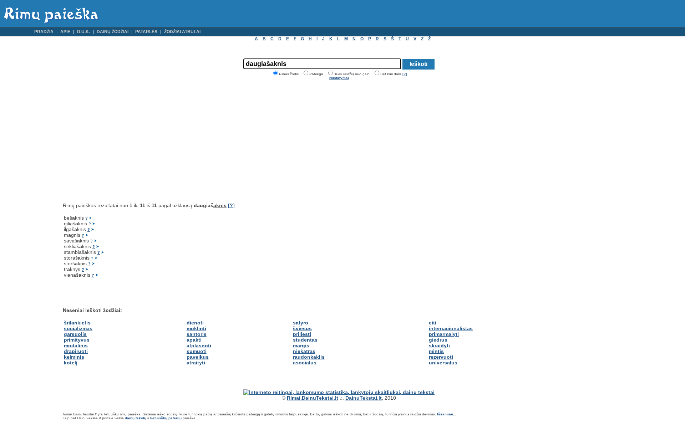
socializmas (78, 328)
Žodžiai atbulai (182, 31)
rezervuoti (441, 357)
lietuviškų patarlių (166, 418)
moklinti (196, 328)
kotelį (70, 362)
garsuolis (75, 334)
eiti (432, 323)
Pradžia (44, 31)
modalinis (76, 345)
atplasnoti (199, 345)
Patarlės (146, 31)
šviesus (302, 328)
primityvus (77, 340)
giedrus (438, 340)
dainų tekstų (135, 418)
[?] (404, 74)
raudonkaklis (309, 357)
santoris (197, 334)
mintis (436, 351)
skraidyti (439, 345)
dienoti (195, 323)
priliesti (302, 334)
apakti (194, 340)
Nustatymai (339, 78)
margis (301, 345)
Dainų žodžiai (112, 31)
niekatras (304, 351)
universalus (443, 362)
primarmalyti (444, 334)
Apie (65, 31)
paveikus (198, 357)
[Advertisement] (123, 141)
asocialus (304, 362)
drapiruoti (76, 351)
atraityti (196, 362)
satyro (300, 323)
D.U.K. (83, 31)
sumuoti (197, 351)
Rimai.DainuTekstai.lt (312, 398)
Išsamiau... (446, 414)
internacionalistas (451, 328)
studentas (305, 340)
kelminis (74, 357)
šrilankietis (77, 323)
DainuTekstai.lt (363, 398)
